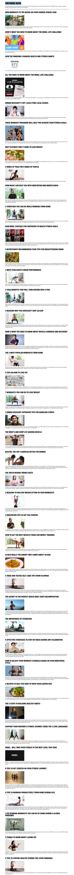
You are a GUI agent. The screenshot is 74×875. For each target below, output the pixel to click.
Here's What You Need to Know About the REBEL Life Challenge (33, 32)
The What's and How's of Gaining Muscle (23, 432)
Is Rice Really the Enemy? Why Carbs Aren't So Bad (28, 554)
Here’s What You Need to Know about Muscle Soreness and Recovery (36, 331)
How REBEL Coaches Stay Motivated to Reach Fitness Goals (31, 226)
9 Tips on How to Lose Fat (16, 372)
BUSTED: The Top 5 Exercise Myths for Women (25, 451)
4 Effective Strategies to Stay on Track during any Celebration (34, 639)
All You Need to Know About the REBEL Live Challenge (29, 74)
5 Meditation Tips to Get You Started (21, 515)
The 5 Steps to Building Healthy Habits (22, 703)
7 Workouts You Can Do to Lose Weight (22, 392)
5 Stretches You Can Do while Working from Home (28, 206)
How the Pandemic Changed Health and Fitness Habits (29, 56)
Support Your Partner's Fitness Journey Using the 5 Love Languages (36, 726)
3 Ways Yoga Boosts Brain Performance (23, 270)
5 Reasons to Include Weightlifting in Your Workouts (29, 492)
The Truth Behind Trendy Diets (19, 472)
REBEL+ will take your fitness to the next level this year (31, 747)
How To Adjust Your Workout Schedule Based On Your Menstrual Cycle (35, 661)
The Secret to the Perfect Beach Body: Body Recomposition (32, 596)
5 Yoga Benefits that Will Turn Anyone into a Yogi (27, 289)
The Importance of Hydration (18, 618)
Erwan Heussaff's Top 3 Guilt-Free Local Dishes (26, 103)
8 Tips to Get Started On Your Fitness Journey (26, 768)
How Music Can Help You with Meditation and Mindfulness (31, 185)
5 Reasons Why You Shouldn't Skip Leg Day (24, 310)
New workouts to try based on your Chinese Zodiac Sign (30, 12)
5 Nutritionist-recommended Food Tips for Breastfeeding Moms (34, 249)
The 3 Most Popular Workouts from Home (24, 352)
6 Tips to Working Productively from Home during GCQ (30, 792)
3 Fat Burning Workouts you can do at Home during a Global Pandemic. (32, 814)
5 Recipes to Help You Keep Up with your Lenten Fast (28, 683)
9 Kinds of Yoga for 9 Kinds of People (22, 166)
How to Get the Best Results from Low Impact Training (30, 535)
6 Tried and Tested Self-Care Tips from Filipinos (27, 575)
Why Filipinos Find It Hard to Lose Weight (24, 147)
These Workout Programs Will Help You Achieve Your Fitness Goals (36, 122)
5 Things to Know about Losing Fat (20, 837)
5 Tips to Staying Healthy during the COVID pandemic (29, 858)
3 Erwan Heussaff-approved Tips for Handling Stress (29, 412)
